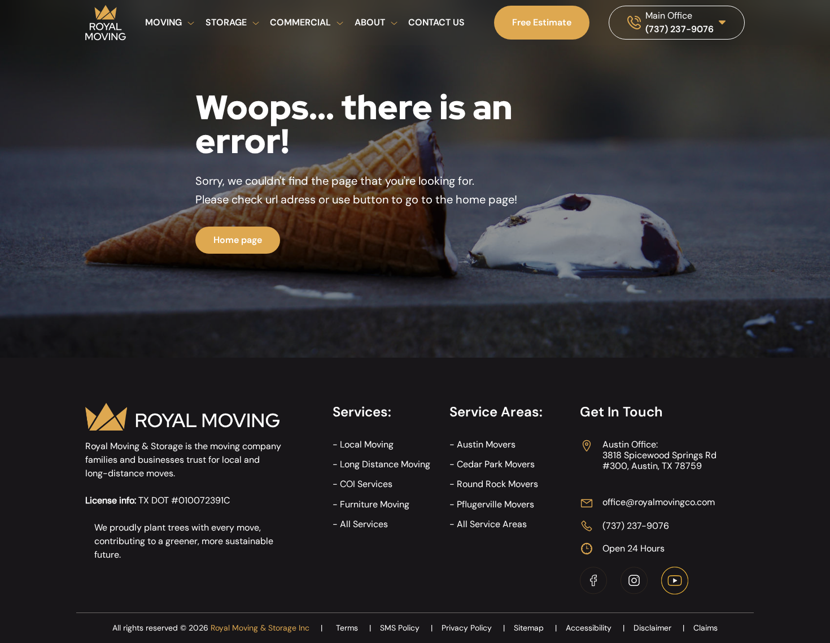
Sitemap (535, 628)
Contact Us (436, 22)
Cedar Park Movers (496, 464)
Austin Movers (486, 444)
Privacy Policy (473, 628)
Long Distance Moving (385, 464)
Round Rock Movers (497, 484)
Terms (353, 628)
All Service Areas (492, 524)
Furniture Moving (374, 504)
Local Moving (367, 444)
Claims (705, 628)
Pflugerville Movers (495, 504)
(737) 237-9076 (679, 29)
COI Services (366, 484)
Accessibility (595, 628)
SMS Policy (406, 628)
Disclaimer (659, 628)
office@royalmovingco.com (658, 502)
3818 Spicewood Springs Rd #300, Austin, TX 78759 (659, 460)
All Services (364, 524)
